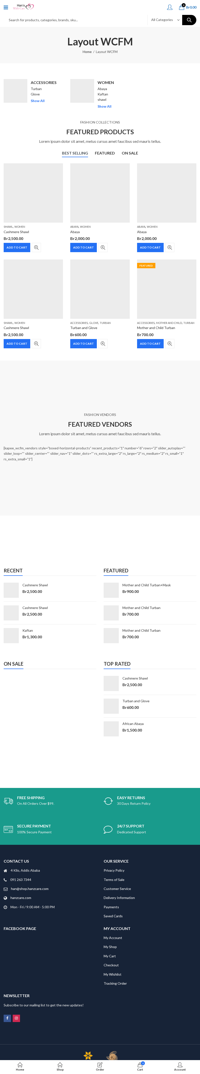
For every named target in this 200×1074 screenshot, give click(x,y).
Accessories (44, 82)
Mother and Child (169, 322)
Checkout (111, 965)
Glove (35, 94)
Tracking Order (115, 983)
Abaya (102, 89)
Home (87, 52)
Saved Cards (113, 916)
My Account (113, 938)
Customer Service (117, 889)
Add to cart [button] (17, 247)
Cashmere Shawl (16, 232)
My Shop (110, 947)
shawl (102, 99)
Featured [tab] (105, 153)
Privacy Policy (114, 870)
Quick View (36, 247)
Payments (111, 907)
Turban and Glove (83, 328)
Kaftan (103, 94)
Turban (36, 89)
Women (106, 82)
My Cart (110, 956)
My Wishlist (112, 974)
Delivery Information (119, 898)
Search (189, 20)
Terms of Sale (114, 880)
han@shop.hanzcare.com (30, 889)
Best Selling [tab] (75, 153)
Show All (38, 101)
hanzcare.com (20, 898)
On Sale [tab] (130, 153)
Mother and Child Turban (156, 328)
